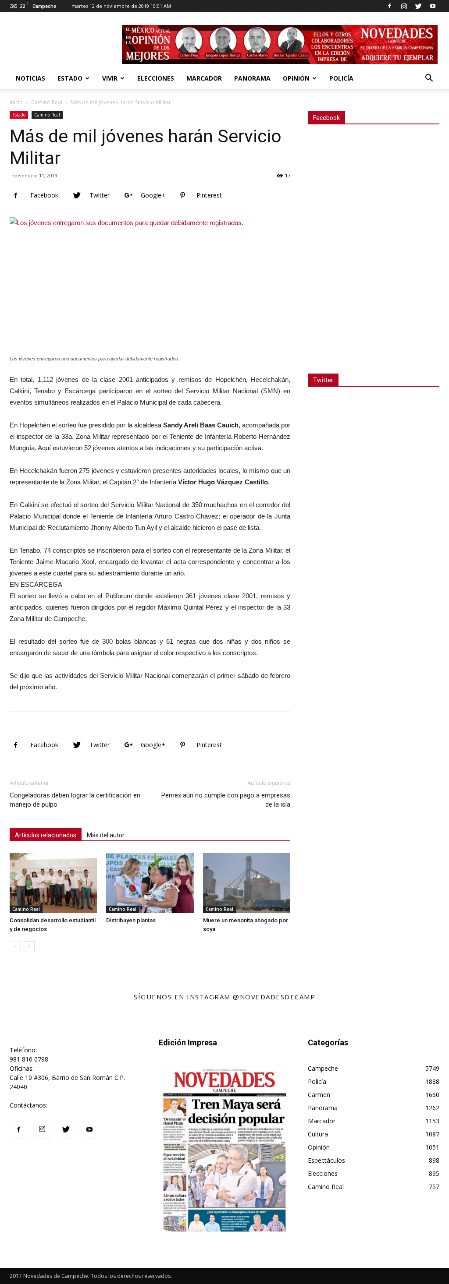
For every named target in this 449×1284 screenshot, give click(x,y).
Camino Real (46, 102)
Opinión (296, 78)
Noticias (30, 78)
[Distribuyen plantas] (149, 883)
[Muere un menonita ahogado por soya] (246, 883)
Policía (341, 78)
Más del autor (106, 835)
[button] (428, 79)
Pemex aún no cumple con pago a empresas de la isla (225, 799)
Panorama (252, 78)
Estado (69, 78)
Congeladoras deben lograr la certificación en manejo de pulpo (75, 799)
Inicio (16, 102)
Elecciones (155, 78)
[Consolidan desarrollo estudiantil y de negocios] (53, 883)
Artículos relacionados (45, 835)
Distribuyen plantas (131, 920)
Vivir (110, 78)
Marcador (204, 78)
